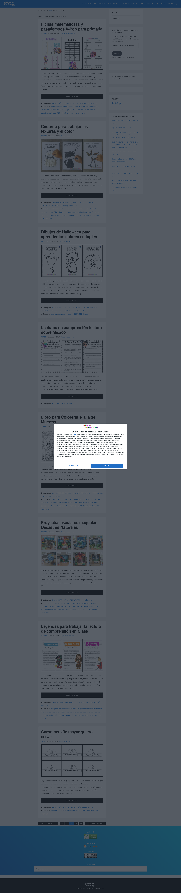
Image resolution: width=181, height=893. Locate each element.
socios (75, 434)
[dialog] (90, 446)
